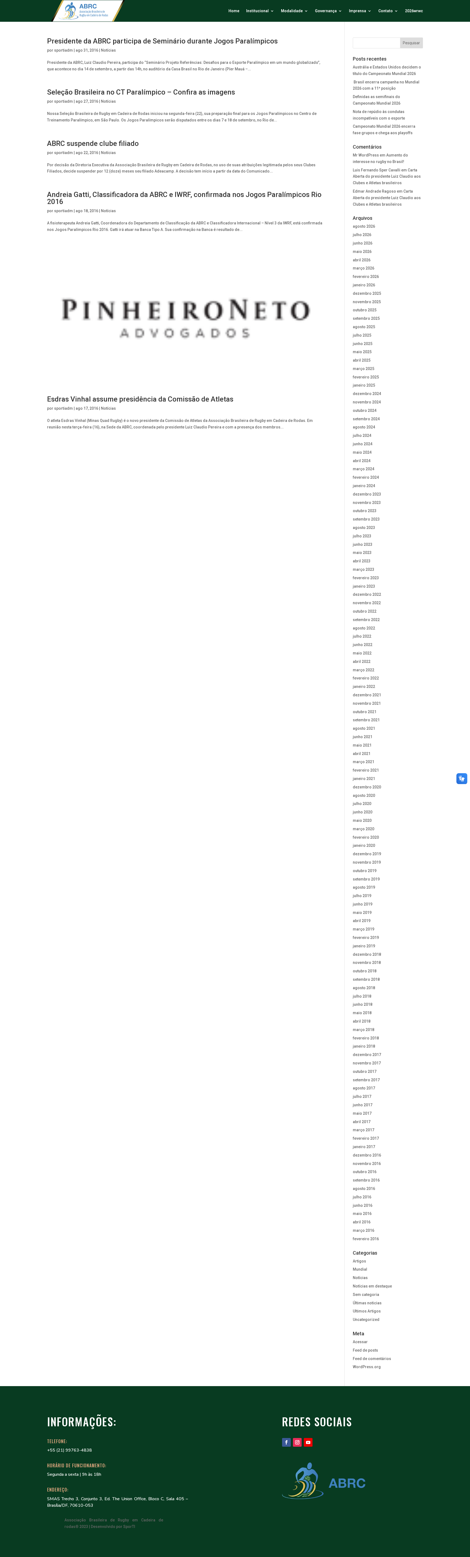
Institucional (257, 11)
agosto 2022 (364, 628)
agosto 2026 (364, 226)
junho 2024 (362, 444)
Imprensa (357, 11)
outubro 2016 (364, 1172)
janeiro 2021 (364, 778)
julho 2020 (362, 803)
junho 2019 (362, 904)
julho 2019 (362, 896)
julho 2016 (362, 1197)
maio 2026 (362, 251)
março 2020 (363, 829)
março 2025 (363, 368)
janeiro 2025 (364, 385)
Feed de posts (365, 1350)
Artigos (359, 1261)
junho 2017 (362, 1105)
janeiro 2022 (364, 686)
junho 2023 (362, 544)
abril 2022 (361, 661)
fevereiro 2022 (366, 678)
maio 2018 (362, 1013)
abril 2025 (361, 360)
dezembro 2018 (367, 954)
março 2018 (363, 1029)
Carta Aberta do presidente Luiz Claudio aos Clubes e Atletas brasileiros (387, 176)
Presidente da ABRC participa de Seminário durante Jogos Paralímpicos (162, 41)
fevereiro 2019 (366, 937)
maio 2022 (362, 653)
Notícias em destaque (372, 1286)
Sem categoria (366, 1294)
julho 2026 (362, 235)
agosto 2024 (364, 427)
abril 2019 (361, 921)
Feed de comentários (372, 1358)
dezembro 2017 (367, 1054)
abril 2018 (361, 1021)
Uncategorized (366, 1319)
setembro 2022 (366, 620)
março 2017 (363, 1130)
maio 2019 (362, 912)
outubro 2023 (364, 511)
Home (233, 11)
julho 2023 (362, 536)
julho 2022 (362, 636)
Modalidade (292, 11)
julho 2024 (362, 435)
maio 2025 (362, 352)
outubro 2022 (364, 611)
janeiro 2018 (364, 1046)
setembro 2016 (366, 1180)
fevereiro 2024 (366, 477)
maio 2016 (362, 1213)
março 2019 (363, 929)
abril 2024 (361, 461)
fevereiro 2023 (366, 578)
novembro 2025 (367, 302)
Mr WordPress (366, 155)
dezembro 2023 (367, 494)
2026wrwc (414, 11)
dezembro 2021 (367, 695)
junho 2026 (362, 243)
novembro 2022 (367, 603)
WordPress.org (367, 1367)
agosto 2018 (364, 988)
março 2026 (363, 268)
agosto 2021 (364, 728)
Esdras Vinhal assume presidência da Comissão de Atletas (140, 399)
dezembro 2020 (367, 787)
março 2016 (363, 1230)
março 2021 (363, 762)
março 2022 (363, 670)
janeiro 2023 (364, 586)
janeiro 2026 (364, 285)
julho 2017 (362, 1096)
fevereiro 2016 (366, 1239)
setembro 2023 (366, 519)
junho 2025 (362, 344)
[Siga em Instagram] (297, 1442)
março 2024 (363, 469)
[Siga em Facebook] (286, 1442)
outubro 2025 (364, 310)
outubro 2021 (364, 712)
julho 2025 (362, 335)
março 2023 (363, 569)
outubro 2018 (364, 971)
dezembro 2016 (367, 1155)
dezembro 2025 (367, 293)
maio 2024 (362, 452)
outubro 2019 (364, 871)
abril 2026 (361, 260)
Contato (385, 11)
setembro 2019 (366, 879)
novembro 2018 (367, 962)
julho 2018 (362, 996)
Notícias (108, 50)
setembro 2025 (366, 318)
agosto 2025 (364, 327)
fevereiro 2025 (366, 377)
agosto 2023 (364, 527)
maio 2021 (362, 745)
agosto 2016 (364, 1188)
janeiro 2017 (364, 1147)
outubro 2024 (364, 410)
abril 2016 (361, 1222)
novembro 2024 (367, 402)
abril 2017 (361, 1122)
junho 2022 (362, 645)
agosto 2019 (364, 887)
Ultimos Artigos (367, 1311)
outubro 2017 (364, 1071)
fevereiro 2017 (366, 1138)
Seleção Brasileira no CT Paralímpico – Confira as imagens (141, 92)
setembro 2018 (366, 979)
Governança (326, 11)
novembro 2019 (367, 862)
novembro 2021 (367, 703)
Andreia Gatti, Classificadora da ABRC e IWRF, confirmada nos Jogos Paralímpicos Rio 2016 (184, 198)
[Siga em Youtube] (308, 1442)
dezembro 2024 (367, 393)
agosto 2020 (364, 795)
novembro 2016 (367, 1163)
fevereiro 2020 (366, 837)
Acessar (360, 1342)
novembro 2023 (367, 502)
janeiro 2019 (364, 946)
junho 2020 (362, 812)
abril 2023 (361, 561)
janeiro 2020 (364, 845)
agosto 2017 (364, 1088)
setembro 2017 (366, 1080)
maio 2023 (362, 552)
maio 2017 (362, 1113)
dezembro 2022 (367, 594)
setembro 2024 (366, 419)
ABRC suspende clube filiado (93, 143)
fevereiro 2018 (366, 1038)
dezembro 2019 (367, 854)
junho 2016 (362, 1205)
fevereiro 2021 (366, 770)
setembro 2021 (366, 720)
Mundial (360, 1269)
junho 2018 (362, 1004)
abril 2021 (361, 753)
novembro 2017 (367, 1063)
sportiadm (63, 50)
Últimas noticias (367, 1303)
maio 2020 (362, 820)
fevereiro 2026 (366, 276)
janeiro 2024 (364, 486)
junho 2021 (362, 737)
